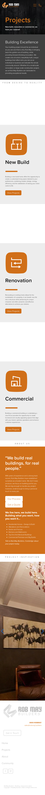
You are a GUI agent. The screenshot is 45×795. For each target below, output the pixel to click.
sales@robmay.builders (33, 725)
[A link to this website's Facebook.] (5, 771)
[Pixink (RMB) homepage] (17, 5)
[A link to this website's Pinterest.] (10, 771)
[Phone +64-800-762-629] (40, 5)
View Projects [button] (13, 192)
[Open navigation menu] (34, 5)
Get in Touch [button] (12, 733)
